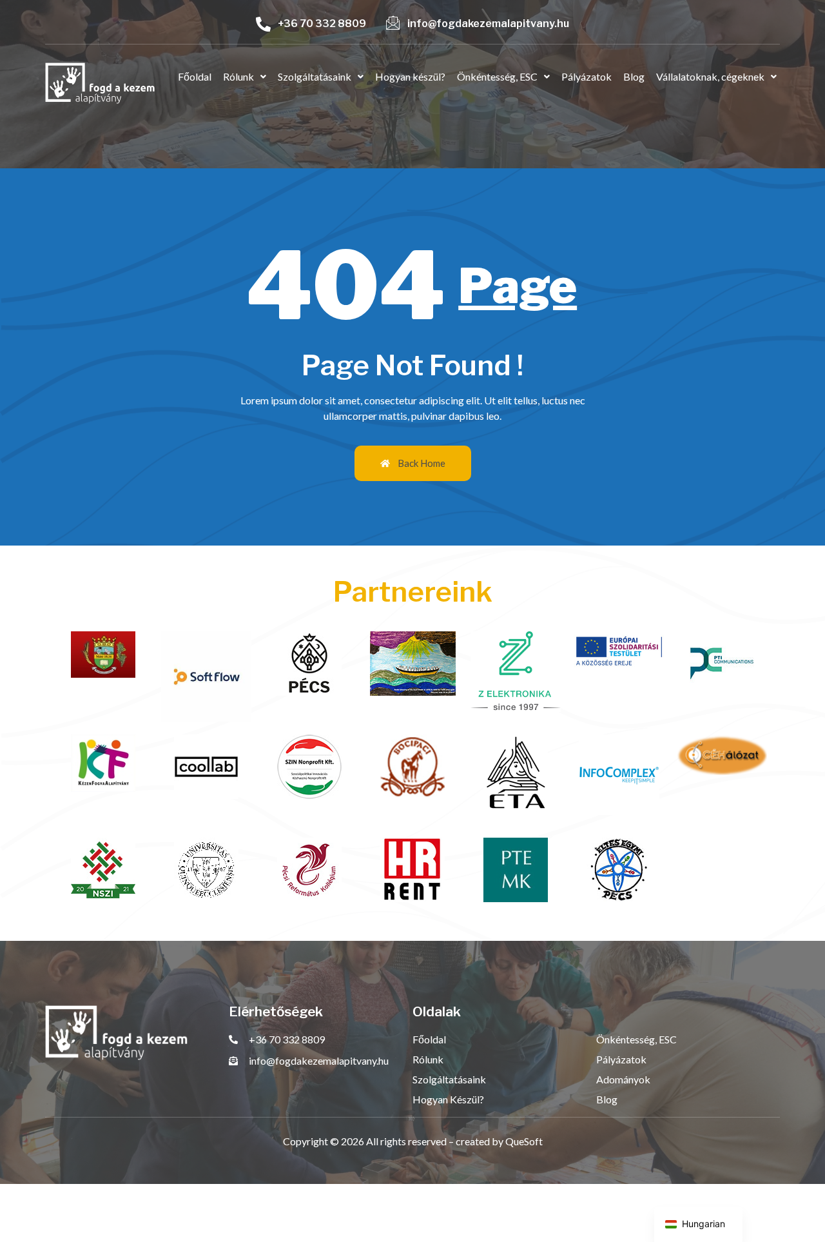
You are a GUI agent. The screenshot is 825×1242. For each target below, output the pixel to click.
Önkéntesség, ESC (497, 76)
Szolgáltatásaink (314, 76)
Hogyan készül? (410, 76)
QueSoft (524, 1141)
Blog (634, 76)
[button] (244, 77)
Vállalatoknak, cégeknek (710, 76)
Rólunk (238, 76)
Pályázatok (586, 76)
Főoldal (194, 76)
